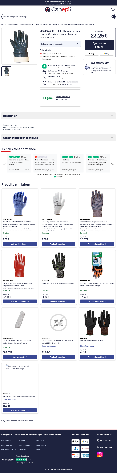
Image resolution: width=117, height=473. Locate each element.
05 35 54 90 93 (65, 4)
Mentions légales (8, 450)
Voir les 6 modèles (18, 244)
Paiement (22, 450)
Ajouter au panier (99, 44)
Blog (38, 450)
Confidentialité (25, 445)
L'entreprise (6, 440)
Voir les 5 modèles (57, 301)
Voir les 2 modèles (96, 244)
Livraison (40, 440)
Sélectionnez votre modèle (52, 44)
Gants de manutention (27, 24)
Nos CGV (22, 440)
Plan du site (41, 445)
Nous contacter (8, 445)
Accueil (3, 24)
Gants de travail (13, 24)
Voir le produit (19, 357)
